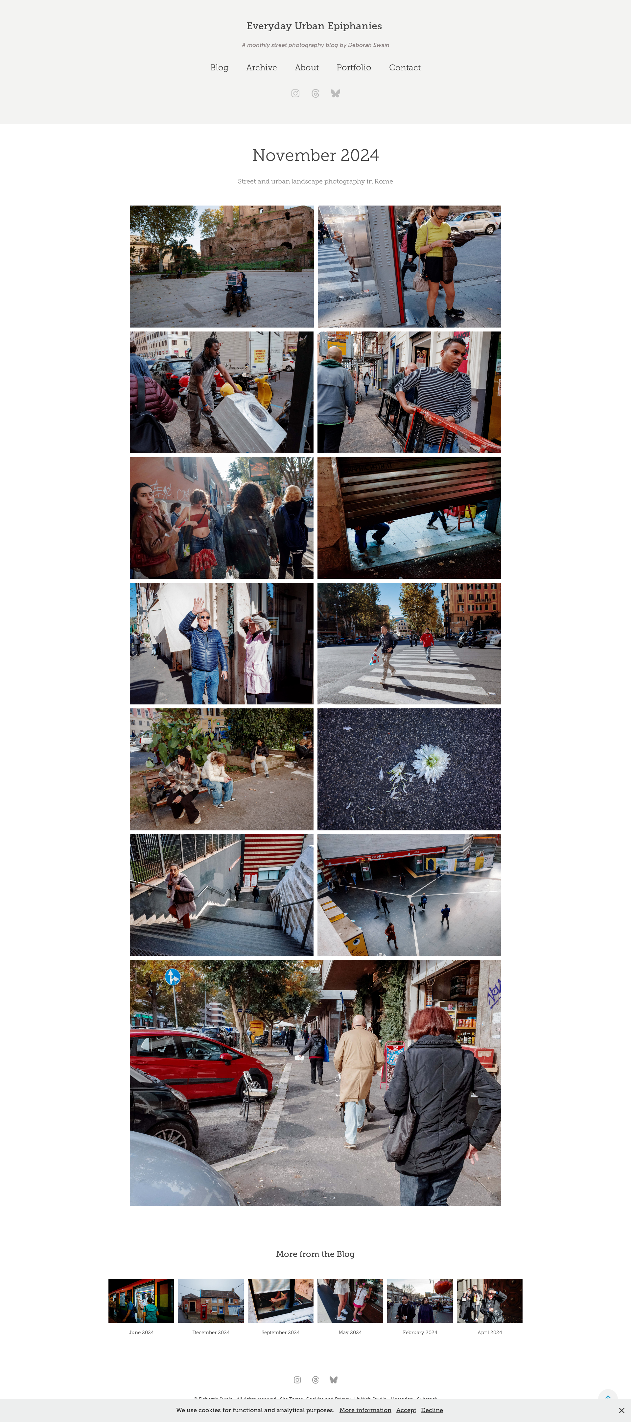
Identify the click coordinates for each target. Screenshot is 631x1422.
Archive (261, 67)
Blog (219, 67)
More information (365, 1410)
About (307, 67)
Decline (432, 1410)
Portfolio (354, 67)
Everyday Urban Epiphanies (315, 26)
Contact (405, 67)
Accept (406, 1410)
